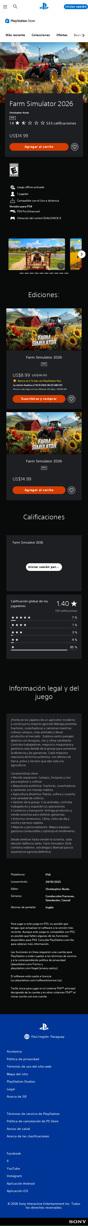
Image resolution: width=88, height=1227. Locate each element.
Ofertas (61, 35)
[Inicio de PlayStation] (44, 6)
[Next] (82, 254)
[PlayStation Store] (21, 20)
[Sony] (77, 1225)
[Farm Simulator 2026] (36, 254)
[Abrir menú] (5, 6)
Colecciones (41, 35)
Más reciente (15, 35)
